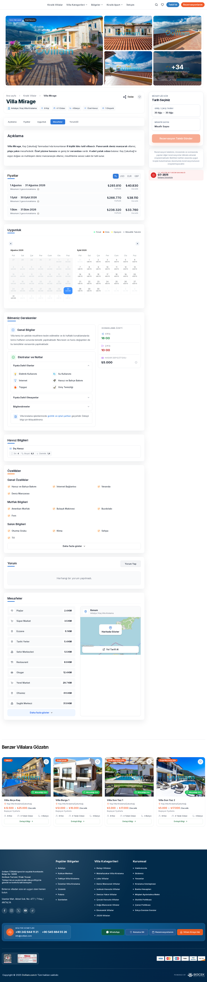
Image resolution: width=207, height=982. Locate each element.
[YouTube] (25, 910)
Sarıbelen (62, 899)
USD (122, 176)
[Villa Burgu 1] (77, 777)
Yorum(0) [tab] (74, 122)
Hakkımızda (141, 868)
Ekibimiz (139, 873)
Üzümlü (61, 889)
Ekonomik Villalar (105, 910)
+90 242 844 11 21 (26, 932)
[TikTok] (32, 910)
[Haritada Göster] (110, 636)
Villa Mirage (50, 95)
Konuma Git (138, 932)
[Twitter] (18, 910)
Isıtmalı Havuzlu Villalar (108, 889)
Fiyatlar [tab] (26, 122)
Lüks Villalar (103, 878)
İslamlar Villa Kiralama (69, 884)
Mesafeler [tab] (58, 122)
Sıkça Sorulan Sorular (145, 910)
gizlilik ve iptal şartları (59, 416)
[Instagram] (11, 910)
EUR (129, 176)
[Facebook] (4, 910)
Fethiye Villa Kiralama (68, 878)
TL (115, 176)
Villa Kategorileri (75, 4)
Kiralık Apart (113, 4)
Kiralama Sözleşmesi (145, 884)
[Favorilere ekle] (139, 97)
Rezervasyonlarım (192, 4)
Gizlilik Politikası (143, 899)
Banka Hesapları (143, 889)
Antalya (61, 868)
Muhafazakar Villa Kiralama (110, 873)
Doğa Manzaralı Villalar (108, 905)
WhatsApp (115, 932)
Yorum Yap (130, 564)
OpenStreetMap (88, 645)
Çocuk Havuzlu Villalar (108, 899)
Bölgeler (95, 4)
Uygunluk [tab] (41, 122)
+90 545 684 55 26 (54, 932)
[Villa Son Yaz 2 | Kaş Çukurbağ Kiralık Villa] (180, 777)
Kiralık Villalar (55, 4)
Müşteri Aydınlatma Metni (147, 894)
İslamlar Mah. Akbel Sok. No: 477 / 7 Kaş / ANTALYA (22, 901)
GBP (137, 176)
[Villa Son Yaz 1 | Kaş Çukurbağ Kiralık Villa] (129, 777)
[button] (176, 124)
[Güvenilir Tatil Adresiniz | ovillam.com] (14, 4)
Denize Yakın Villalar (107, 894)
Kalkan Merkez (65, 873)
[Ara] (156, 5)
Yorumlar (139, 878)
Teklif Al (173, 4)
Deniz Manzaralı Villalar (108, 884)
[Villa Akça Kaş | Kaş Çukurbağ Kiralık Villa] (26, 777)
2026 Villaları (103, 915)
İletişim (130, 4)
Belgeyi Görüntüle (165, 177)
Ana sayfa (11, 95)
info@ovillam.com (23, 936)
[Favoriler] (162, 5)
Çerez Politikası (143, 905)
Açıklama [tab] (12, 122)
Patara (61, 894)
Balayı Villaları (104, 868)
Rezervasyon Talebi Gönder (176, 138)
